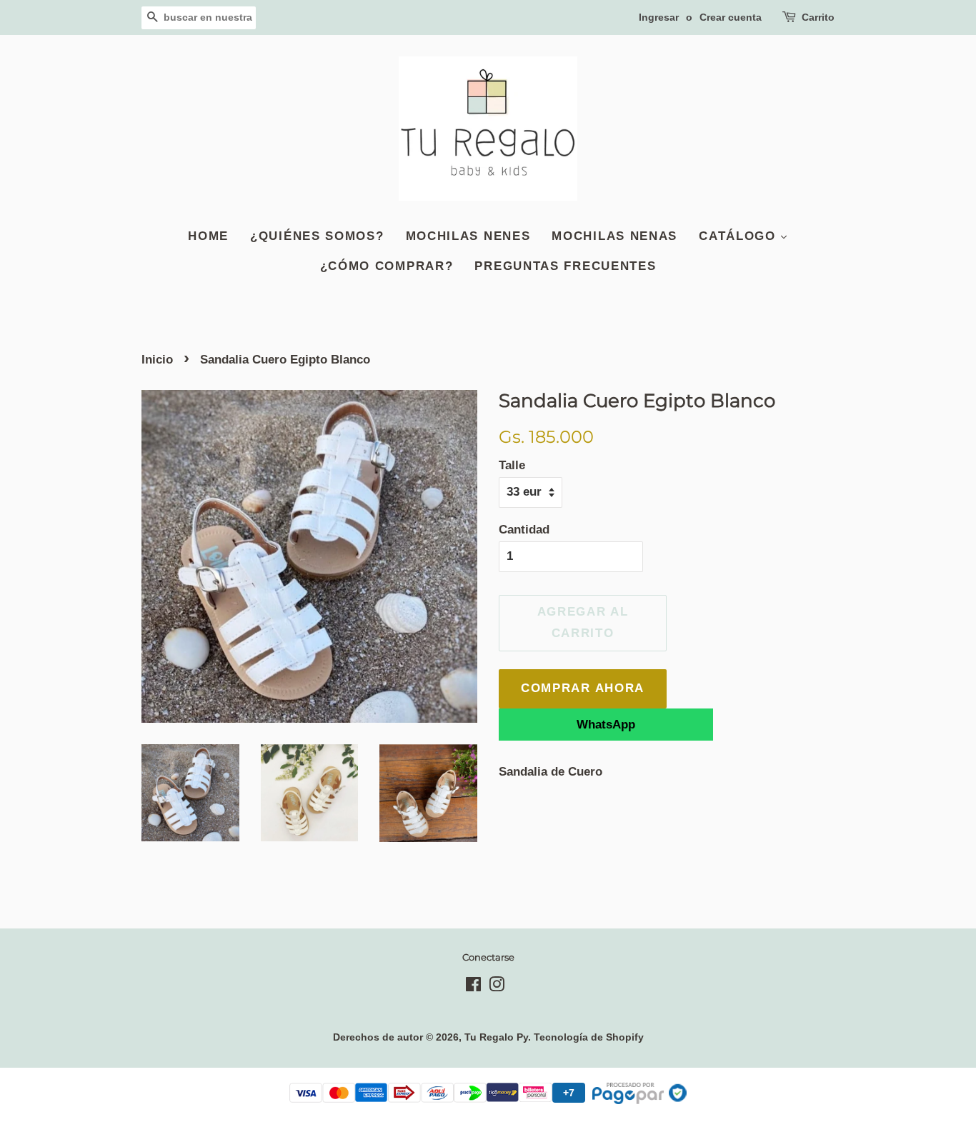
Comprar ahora (582, 688)
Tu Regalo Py (496, 1037)
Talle (512, 465)
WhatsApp (606, 724)
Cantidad (524, 529)
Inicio (157, 359)
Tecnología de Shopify (589, 1037)
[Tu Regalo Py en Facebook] (473, 987)
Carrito (818, 17)
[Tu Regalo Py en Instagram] (496, 987)
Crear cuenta (730, 17)
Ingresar (659, 17)
